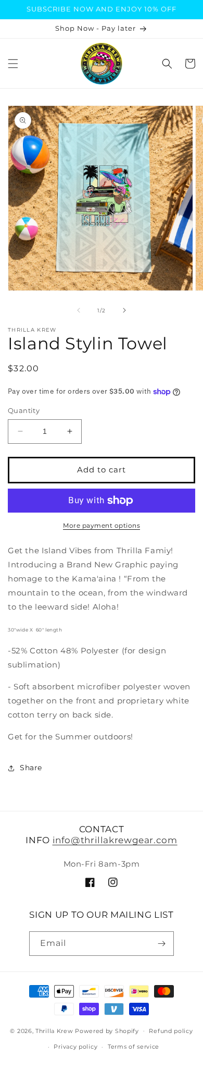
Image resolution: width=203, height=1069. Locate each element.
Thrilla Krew (54, 1030)
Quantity (24, 410)
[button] (13, 63)
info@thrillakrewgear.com (115, 840)
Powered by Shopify (107, 1030)
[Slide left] (78, 310)
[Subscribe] (161, 943)
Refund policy (171, 1031)
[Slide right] (124, 310)
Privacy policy (75, 1046)
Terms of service (133, 1046)
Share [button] (31, 767)
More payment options (101, 525)
